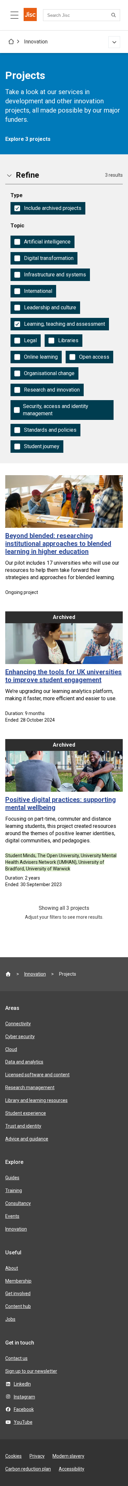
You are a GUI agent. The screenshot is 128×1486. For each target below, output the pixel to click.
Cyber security (20, 1036)
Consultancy (18, 1203)
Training (13, 1190)
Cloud (11, 1049)
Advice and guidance (26, 1138)
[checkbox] (48, 208)
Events (12, 1216)
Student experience (25, 1113)
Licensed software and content (37, 1074)
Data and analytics (24, 1061)
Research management (29, 1087)
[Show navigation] (114, 42)
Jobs (10, 1319)
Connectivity (18, 1023)
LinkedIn (22, 1384)
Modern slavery (68, 1456)
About (11, 1268)
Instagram (24, 1396)
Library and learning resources (36, 1100)
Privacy (37, 1456)
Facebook (24, 1409)
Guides (12, 1177)
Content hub (18, 1306)
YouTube (23, 1422)
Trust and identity (23, 1126)
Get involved (18, 1293)
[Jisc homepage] (30, 15)
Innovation (36, 41)
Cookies (13, 1456)
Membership (18, 1281)
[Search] (114, 15)
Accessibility (71, 1469)
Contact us (16, 1358)
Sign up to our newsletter (31, 1371)
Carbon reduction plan (28, 1469)
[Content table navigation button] (14, 15)
